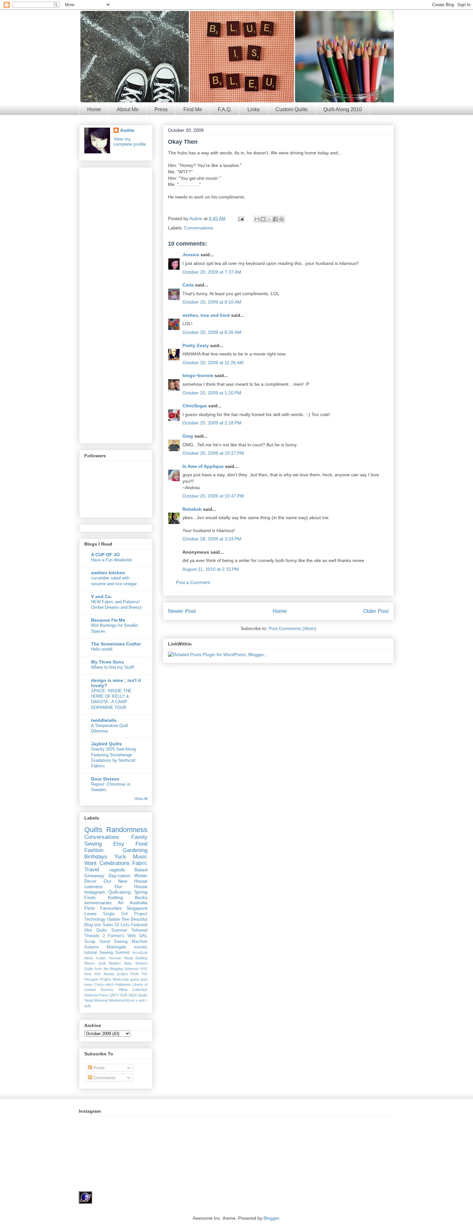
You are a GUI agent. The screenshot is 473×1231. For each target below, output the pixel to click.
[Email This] (257, 219)
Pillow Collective (133, 990)
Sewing (93, 844)
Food (141, 844)
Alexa (88, 958)
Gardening (135, 850)
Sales (108, 925)
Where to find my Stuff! (112, 667)
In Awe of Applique (203, 466)
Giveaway (94, 875)
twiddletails (103, 720)
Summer (119, 930)
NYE (143, 969)
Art (121, 902)
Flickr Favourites (103, 908)
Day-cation (119, 875)
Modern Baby (120, 963)
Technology (95, 919)
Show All (140, 798)
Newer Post (182, 611)
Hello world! (102, 649)
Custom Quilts (291, 109)
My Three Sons (107, 661)
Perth (134, 974)
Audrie (196, 218)
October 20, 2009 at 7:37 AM (211, 272)
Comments (104, 1077)
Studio (142, 995)
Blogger (271, 1218)
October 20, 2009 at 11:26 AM (213, 362)
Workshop (121, 979)
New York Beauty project (106, 974)
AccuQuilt (139, 953)
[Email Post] (240, 218)
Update (113, 919)
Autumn (91, 947)
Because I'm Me (108, 620)
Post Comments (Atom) (292, 628)
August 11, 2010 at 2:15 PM (210, 569)
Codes (101, 958)
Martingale (116, 947)
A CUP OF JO (105, 554)
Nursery (107, 990)
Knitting (115, 897)
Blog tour (92, 925)
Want (90, 863)
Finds (90, 897)
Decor (90, 881)
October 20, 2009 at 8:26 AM (211, 332)
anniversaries (98, 902)
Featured (139, 925)
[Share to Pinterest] (281, 219)
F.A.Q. (225, 109)
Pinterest (91, 995)
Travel (91, 870)
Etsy (118, 844)
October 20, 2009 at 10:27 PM (213, 453)
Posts (98, 1067)
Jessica (190, 254)
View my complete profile (130, 141)
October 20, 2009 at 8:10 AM (211, 302)
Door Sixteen (105, 778)
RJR (123, 995)
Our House (131, 886)
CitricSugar (194, 405)
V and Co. (101, 596)
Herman (115, 958)
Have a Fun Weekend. (112, 559)
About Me (128, 109)
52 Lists (122, 925)
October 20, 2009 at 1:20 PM (211, 392)
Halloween (123, 984)
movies (140, 947)
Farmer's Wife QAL (127, 936)
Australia (138, 902)
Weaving (100, 1000)
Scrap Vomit (97, 941)
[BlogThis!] (263, 219)
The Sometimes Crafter (116, 643)
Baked (140, 869)
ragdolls (117, 869)
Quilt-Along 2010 (342, 109)
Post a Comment (193, 582)
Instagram (94, 892)
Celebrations (114, 863)
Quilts (93, 830)
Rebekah (192, 509)
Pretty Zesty (195, 345)
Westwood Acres (121, 1000)
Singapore (136, 908)
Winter (140, 875)
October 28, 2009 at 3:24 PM (211, 538)
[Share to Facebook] (275, 219)
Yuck (120, 857)
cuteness (93, 886)
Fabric (139, 863)
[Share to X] (269, 219)
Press (161, 109)
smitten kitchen (108, 572)
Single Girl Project (125, 914)
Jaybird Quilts (106, 743)
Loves (90, 913)
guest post (138, 979)
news (88, 984)
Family (139, 837)
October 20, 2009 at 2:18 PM (211, 422)
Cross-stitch (104, 984)
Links (253, 109)
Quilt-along (119, 892)
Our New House (125, 881)
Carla (188, 284)
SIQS (132, 995)
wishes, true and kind (206, 315)
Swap (88, 1000)
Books (141, 897)
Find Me (192, 109)
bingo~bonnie (197, 375)
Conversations (198, 227)
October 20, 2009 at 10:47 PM (213, 496)
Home (94, 109)
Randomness (126, 830)
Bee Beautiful (134, 919)
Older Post (376, 611)
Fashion (93, 850)
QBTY (114, 995)
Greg (187, 436)
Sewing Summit (114, 952)
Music (140, 857)
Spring (140, 892)
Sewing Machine (130, 941)
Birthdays (95, 857)
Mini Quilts (95, 930)
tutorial (90, 952)
